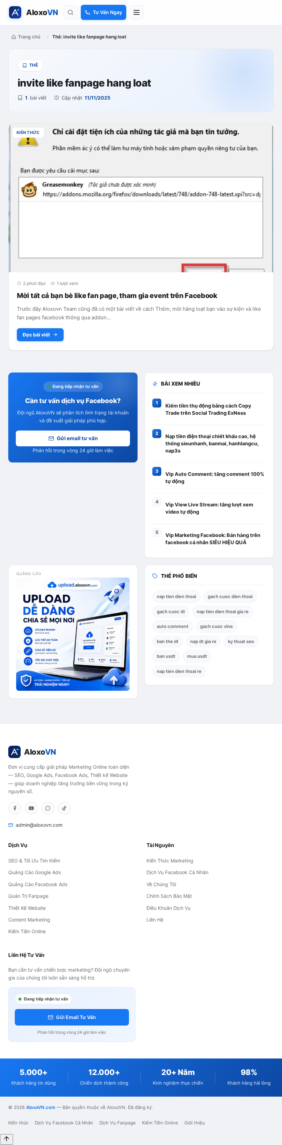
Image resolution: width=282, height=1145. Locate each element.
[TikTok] (64, 808)
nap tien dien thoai (176, 596)
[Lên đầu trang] (6, 1139)
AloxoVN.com (40, 1107)
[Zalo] (47, 808)
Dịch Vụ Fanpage (117, 1122)
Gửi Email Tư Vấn (76, 1017)
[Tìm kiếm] (70, 12)
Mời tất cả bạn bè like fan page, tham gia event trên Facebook (117, 295)
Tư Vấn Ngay (107, 12)
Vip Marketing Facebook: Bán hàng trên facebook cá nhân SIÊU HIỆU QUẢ (212, 539)
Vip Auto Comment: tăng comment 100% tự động (214, 477)
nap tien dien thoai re (179, 671)
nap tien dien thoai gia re (223, 611)
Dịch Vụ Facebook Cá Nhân (177, 872)
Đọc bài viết (36, 334)
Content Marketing (29, 920)
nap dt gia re (203, 641)
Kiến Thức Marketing (170, 860)
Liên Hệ (155, 920)
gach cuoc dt (171, 611)
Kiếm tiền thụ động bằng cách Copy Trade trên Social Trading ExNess (208, 409)
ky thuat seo (241, 641)
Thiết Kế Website (27, 908)
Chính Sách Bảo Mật (169, 896)
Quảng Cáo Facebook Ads (37, 884)
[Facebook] (14, 808)
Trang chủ (29, 36)
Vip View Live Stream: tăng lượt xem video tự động (209, 508)
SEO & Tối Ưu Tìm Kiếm (34, 860)
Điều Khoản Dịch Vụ (169, 908)
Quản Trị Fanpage (28, 896)
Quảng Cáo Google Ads (34, 872)
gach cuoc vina (216, 626)
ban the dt (167, 641)
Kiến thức (18, 1122)
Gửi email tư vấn (77, 438)
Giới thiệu (194, 1122)
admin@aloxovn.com (39, 825)
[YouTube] (31, 808)
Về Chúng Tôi (161, 884)
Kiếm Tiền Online (27, 931)
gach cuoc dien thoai (230, 596)
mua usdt (197, 656)
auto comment (172, 626)
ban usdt (166, 656)
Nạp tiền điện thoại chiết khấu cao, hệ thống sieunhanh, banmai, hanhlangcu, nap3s (212, 443)
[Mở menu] (136, 12)
